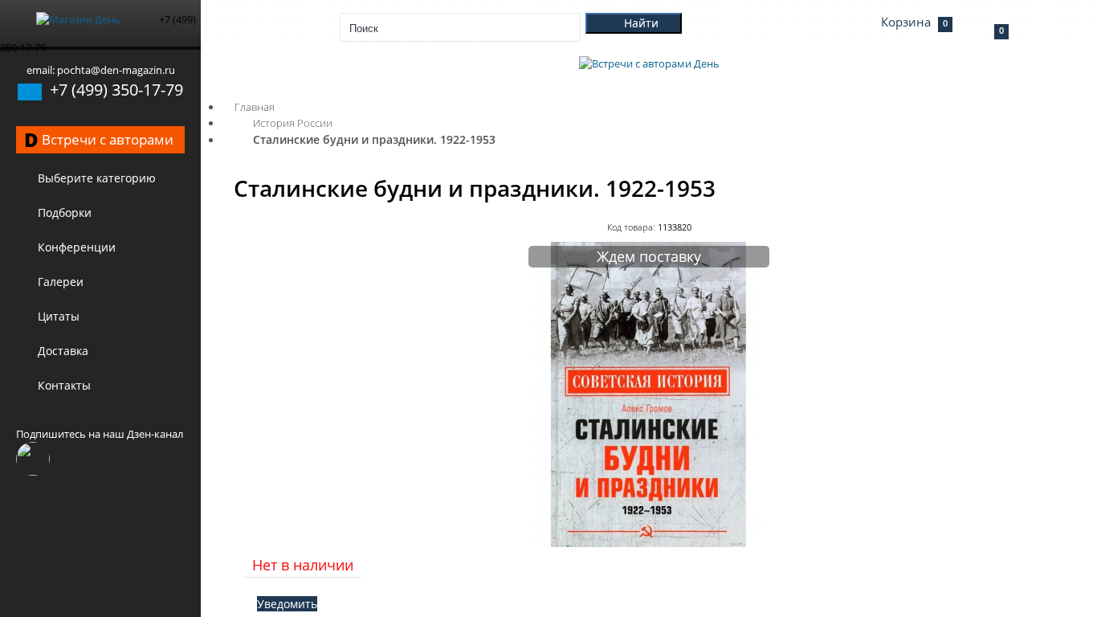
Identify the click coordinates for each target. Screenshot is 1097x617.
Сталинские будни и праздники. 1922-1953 (374, 139)
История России (292, 123)
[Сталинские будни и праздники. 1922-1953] (648, 543)
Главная (254, 107)
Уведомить (287, 603)
